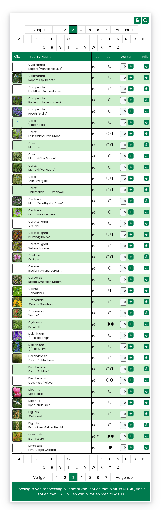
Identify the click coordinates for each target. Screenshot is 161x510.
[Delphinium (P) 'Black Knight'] (19, 336)
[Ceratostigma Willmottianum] (19, 246)
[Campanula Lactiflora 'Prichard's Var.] (19, 89)
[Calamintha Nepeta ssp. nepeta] (19, 78)
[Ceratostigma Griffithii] (19, 224)
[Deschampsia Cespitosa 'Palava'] (19, 381)
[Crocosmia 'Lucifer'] (19, 313)
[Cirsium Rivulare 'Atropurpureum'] (19, 268)
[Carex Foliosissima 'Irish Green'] (19, 134)
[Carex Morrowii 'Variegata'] (19, 168)
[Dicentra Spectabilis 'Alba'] (19, 403)
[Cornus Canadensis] (19, 291)
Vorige (39, 29)
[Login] (137, 23)
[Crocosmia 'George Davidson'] (19, 302)
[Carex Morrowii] (19, 145)
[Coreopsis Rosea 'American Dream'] (19, 280)
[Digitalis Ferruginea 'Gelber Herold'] (19, 425)
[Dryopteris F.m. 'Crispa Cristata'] (19, 448)
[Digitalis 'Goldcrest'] (19, 414)
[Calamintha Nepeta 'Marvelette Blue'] (19, 67)
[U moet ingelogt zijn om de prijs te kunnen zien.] (146, 68)
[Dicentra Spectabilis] (19, 392)
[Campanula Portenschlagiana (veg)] (19, 100)
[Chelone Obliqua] (19, 257)
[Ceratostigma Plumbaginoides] (19, 235)
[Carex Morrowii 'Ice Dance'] (19, 156)
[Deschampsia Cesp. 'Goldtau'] (19, 369)
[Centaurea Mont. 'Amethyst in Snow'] (19, 201)
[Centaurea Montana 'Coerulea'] (19, 212)
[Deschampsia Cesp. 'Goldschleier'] (19, 358)
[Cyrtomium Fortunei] (19, 325)
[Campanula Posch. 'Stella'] (19, 112)
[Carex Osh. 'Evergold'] (19, 179)
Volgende (124, 29)
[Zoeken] (145, 23)
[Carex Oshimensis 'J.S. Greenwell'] (19, 190)
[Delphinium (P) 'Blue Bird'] (19, 347)
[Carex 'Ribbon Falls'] (19, 123)
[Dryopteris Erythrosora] (19, 437)
